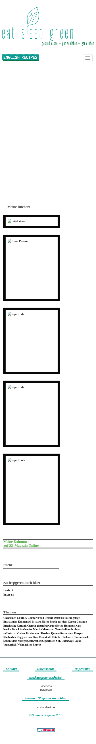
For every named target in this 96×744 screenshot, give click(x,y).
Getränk (22, 625)
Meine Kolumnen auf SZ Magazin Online (21, 544)
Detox (57, 617)
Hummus (69, 625)
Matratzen (48, 629)
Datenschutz (45, 669)
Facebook (8, 590)
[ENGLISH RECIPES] (20, 57)
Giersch (31, 625)
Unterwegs (67, 640)
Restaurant (66, 633)
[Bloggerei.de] (45, 730)
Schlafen (68, 637)
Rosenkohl (45, 637)
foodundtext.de (46, 707)
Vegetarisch (10, 644)
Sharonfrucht (82, 637)
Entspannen (10, 621)
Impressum (82, 669)
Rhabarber (9, 637)
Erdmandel (24, 621)
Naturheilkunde (64, 629)
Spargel (22, 640)
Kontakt (11, 669)
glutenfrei (42, 625)
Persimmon (32, 633)
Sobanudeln (10, 640)
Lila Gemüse (25, 629)
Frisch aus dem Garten (63, 621)
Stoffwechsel (34, 640)
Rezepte (78, 633)
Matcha (37, 629)
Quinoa (55, 633)
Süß (58, 640)
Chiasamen (9, 617)
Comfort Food (36, 617)
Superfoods (48, 640)
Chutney (22, 617)
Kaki (78, 625)
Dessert (49, 617)
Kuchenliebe (10, 629)
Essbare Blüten (40, 621)
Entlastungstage (70, 617)
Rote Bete (57, 637)
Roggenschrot (25, 637)
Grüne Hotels (55, 625)
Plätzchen (45, 633)
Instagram (8, 594)
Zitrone (37, 644)
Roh (35, 637)
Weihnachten (24, 644)
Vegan (77, 640)
